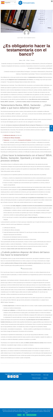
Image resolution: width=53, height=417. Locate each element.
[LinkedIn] (17, 376)
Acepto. (19, 414)
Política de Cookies (36, 378)
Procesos (32, 60)
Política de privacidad (31, 414)
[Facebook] (11, 376)
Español (7, 2)
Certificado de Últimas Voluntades (11, 137)
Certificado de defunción (9, 135)
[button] (52, 1)
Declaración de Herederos (24, 140)
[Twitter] (14, 376)
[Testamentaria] (26, 3)
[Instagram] (8, 376)
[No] (51, 412)
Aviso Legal (45, 374)
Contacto (45, 378)
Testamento (6, 140)
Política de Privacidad (36, 374)
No (24, 414)
